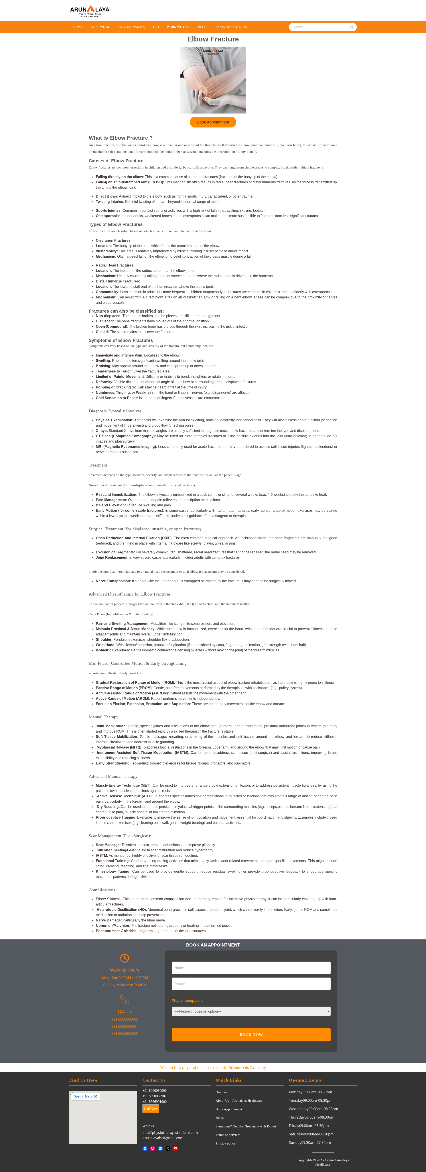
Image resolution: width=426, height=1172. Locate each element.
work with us (178, 27)
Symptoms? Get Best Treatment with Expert (246, 1126)
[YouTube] (175, 1148)
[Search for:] (313, 27)
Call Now (151, 1109)
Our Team (222, 1092)
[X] (168, 1148)
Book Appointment (232, 27)
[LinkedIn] (160, 1148)
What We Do (100, 27)
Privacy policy (226, 1143)
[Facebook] (145, 1148)
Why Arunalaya (131, 27)
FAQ (156, 27)
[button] (213, 122)
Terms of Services (228, 1135)
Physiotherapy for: (187, 1001)
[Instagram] (152, 1148)
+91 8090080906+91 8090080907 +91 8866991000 (154, 1096)
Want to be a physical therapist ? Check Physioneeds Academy (213, 1067)
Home (77, 27)
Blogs (203, 27)
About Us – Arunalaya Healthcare (239, 1100)
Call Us (125, 1011)
